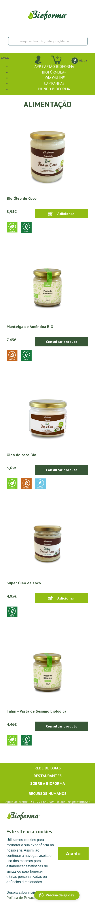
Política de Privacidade (24, 898)
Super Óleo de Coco (24, 582)
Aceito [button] (73, 853)
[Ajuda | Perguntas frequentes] (74, 60)
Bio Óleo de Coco (21, 198)
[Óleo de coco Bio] (47, 411)
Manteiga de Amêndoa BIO (30, 326)
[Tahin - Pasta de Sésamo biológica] (47, 667)
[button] (57, 895)
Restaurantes (48, 775)
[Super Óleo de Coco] (47, 539)
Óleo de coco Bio (21, 454)
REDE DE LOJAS (47, 768)
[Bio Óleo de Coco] (47, 155)
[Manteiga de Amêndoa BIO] (47, 283)
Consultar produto (62, 342)
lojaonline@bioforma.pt (73, 802)
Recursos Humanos (47, 793)
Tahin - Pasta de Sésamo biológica (36, 711)
